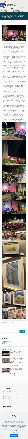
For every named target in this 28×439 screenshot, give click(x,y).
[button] (2, 5)
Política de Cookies (14, 430)
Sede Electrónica (8, 412)
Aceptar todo (14, 435)
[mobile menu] (26, 3)
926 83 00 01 (8, 398)
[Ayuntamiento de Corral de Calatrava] (9, 3)
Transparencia (7, 410)
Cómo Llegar (8, 396)
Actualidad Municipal (6, 341)
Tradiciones (4, 343)
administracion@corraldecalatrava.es (14, 401)
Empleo (3, 342)
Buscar (4, 328)
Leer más (14, 432)
